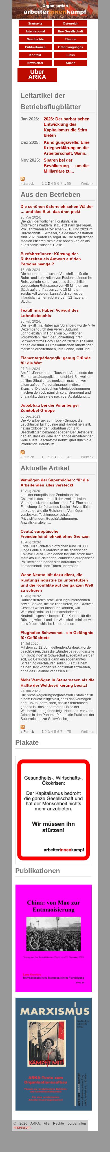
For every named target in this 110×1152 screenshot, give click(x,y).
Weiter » (87, 184)
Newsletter (35, 63)
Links (71, 55)
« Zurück (27, 184)
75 (69, 732)
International (35, 31)
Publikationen (35, 47)
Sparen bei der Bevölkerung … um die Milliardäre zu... (66, 165)
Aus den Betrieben (50, 194)
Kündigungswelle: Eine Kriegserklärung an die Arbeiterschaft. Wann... (66, 148)
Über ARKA (37, 74)
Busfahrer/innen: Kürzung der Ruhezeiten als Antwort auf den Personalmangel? (51, 259)
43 (69, 457)
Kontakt (35, 55)
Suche (70, 63)
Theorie (70, 39)
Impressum (22, 1127)
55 (69, 184)
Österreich (70, 23)
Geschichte (35, 39)
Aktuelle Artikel (45, 468)
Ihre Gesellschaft (70, 31)
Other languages (70, 47)
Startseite (35, 23)
